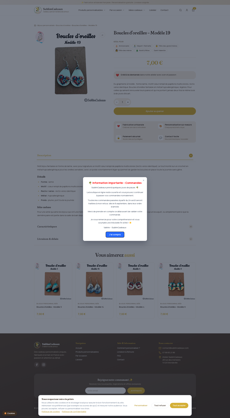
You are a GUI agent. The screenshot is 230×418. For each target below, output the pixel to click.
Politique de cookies (51, 411)
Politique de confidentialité (74, 411)
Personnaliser (140, 405)
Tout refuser (160, 405)
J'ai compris (115, 234)
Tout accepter (179, 405)
